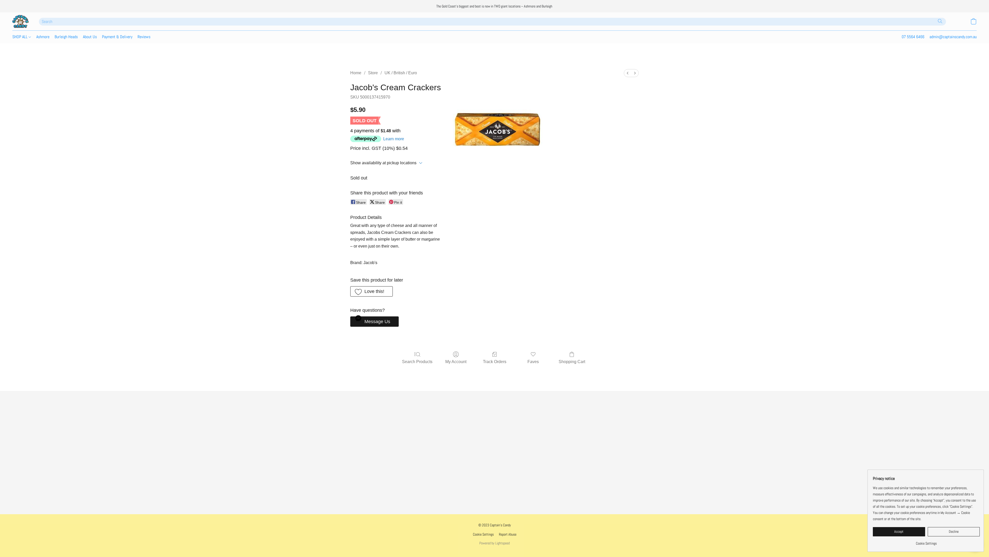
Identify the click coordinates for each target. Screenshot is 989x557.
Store (373, 73)
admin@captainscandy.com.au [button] (953, 36)
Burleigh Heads (66, 36)
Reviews (144, 36)
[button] (20, 21)
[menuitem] (627, 73)
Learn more (393, 139)
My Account (455, 361)
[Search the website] (940, 21)
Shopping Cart (572, 361)
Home (355, 73)
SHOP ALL (20, 36)
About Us (90, 36)
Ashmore (42, 36)
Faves (533, 361)
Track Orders (494, 361)
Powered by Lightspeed (494, 543)
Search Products (417, 361)
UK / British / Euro (401, 73)
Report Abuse (507, 534)
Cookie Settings (483, 534)
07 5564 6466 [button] (913, 36)
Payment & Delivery (117, 36)
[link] (926, 541)
